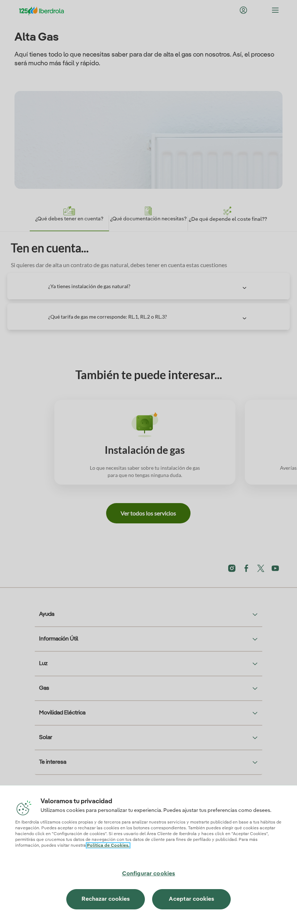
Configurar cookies (148, 874)
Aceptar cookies (191, 899)
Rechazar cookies (105, 899)
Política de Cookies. (108, 845)
